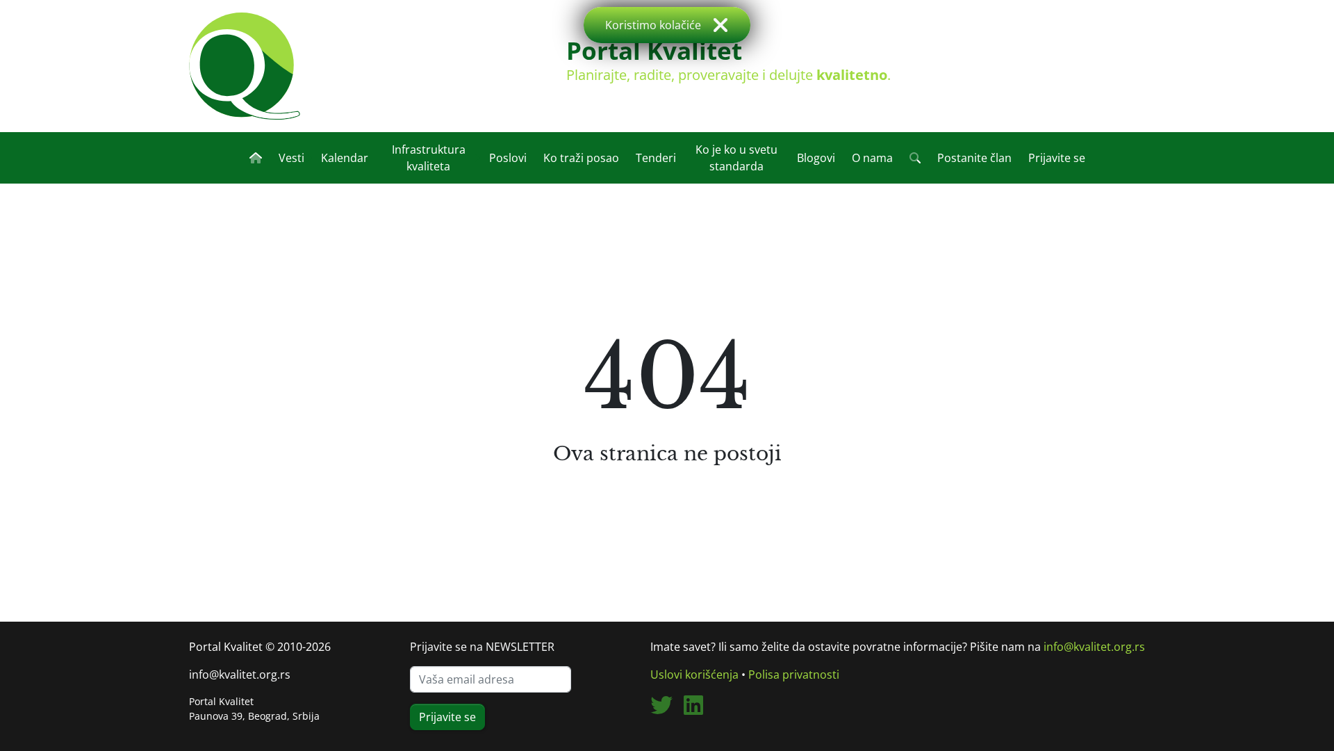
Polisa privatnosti (793, 674)
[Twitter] (667, 709)
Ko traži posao (581, 157)
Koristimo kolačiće (653, 25)
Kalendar (344, 157)
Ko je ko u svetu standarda (736, 158)
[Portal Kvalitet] (244, 66)
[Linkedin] (699, 709)
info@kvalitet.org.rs (239, 674)
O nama (872, 157)
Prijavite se (1056, 157)
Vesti (291, 157)
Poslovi (508, 157)
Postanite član (974, 157)
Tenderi (656, 157)
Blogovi (816, 157)
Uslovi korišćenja (694, 674)
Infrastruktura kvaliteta (429, 158)
